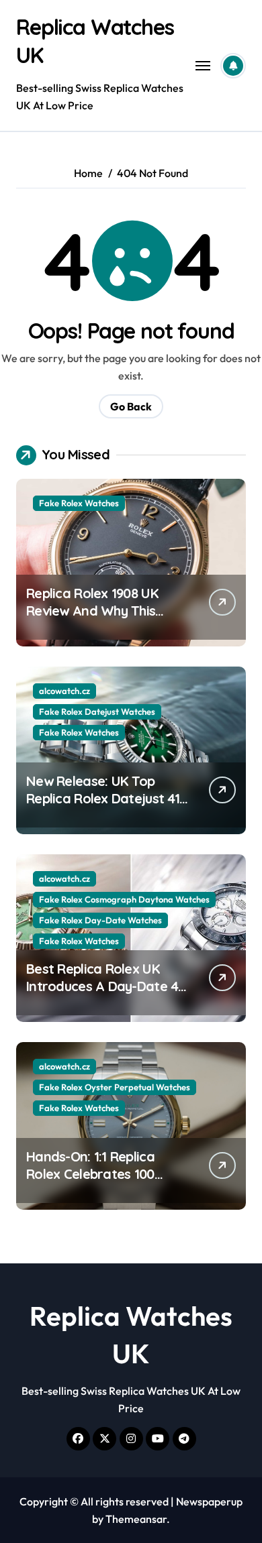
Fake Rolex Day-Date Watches (100, 920)
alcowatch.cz (64, 690)
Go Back (131, 406)
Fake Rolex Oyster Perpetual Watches (114, 1087)
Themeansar (136, 1519)
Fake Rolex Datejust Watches (97, 711)
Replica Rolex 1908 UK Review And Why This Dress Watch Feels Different (92, 619)
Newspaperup (209, 1501)
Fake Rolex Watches (79, 503)
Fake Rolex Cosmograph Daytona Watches (124, 899)
